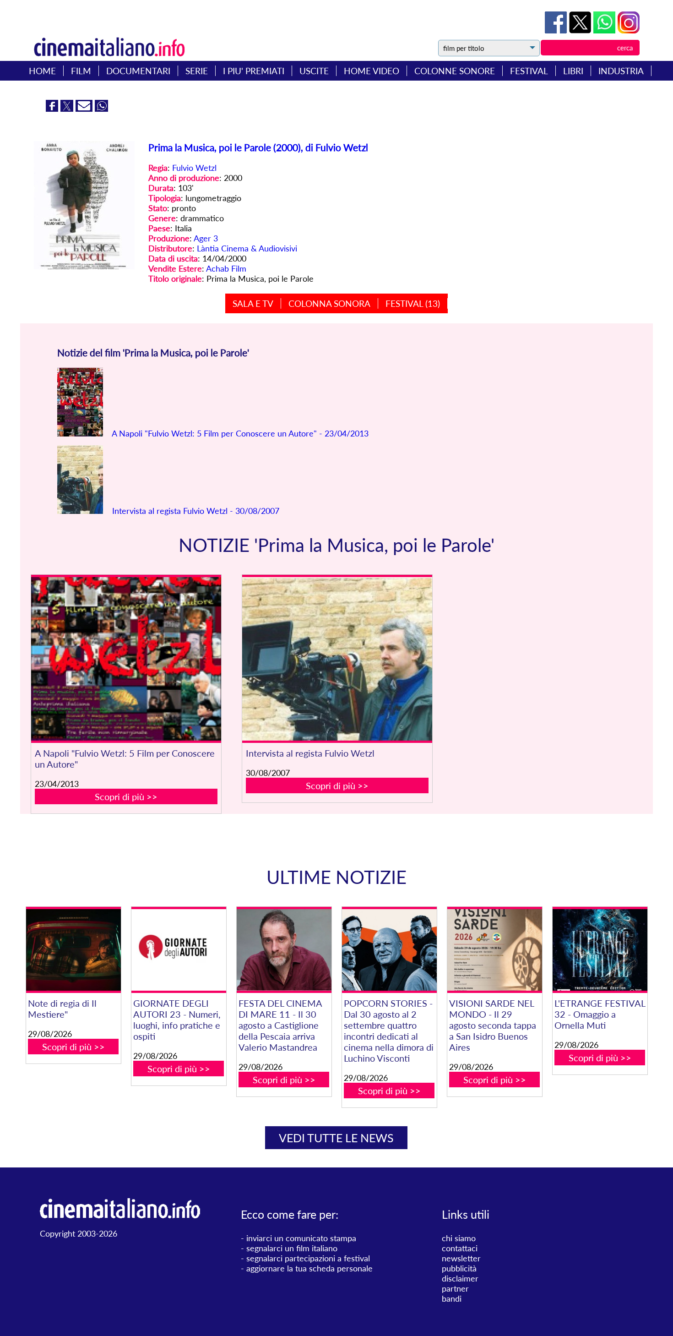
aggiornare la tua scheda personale (309, 1268)
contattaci (460, 1248)
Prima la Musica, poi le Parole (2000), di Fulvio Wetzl (258, 147)
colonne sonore (454, 70)
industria (621, 70)
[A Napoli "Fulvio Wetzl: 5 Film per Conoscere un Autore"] (126, 659)
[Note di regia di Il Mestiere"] (73, 950)
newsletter (461, 1258)
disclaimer (460, 1278)
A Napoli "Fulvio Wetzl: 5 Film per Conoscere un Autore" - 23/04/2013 (239, 433)
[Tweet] (581, 30)
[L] (600, 950)
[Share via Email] (85, 109)
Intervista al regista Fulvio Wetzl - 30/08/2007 (194, 511)
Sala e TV (253, 303)
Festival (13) (412, 303)
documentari (138, 70)
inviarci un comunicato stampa (301, 1238)
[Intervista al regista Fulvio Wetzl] (337, 659)
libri (573, 70)
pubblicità (459, 1268)
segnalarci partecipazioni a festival (308, 1258)
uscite (314, 70)
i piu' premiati (253, 70)
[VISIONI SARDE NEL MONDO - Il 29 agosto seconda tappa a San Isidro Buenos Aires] (494, 950)
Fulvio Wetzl (194, 168)
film (81, 70)
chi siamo (459, 1238)
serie (196, 70)
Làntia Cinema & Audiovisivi (247, 248)
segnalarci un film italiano (291, 1248)
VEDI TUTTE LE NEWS (336, 1138)
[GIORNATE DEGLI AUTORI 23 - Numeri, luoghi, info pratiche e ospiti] (178, 950)
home (42, 70)
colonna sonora (329, 303)
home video (371, 70)
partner (455, 1288)
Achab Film (226, 268)
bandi (451, 1298)
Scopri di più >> (126, 796)
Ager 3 (206, 238)
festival (529, 70)
